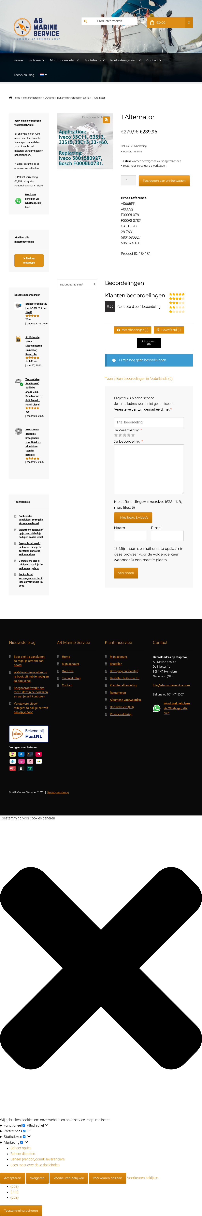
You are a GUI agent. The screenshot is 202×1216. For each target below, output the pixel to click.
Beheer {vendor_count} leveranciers (37, 1159)
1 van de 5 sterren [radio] (116, 435)
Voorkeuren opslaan (107, 1178)
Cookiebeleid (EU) (122, 707)
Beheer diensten (22, 1154)
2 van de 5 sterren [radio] (120, 435)
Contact (152, 60)
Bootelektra (92, 60)
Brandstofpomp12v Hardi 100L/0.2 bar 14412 (36, 308)
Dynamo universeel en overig (73, 97)
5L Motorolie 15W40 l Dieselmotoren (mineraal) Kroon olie (33, 346)
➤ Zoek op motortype (29, 260)
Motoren (35, 60)
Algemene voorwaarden (125, 700)
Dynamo (49, 97)
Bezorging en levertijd (124, 671)
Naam (119, 528)
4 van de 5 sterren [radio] (128, 435)
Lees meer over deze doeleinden (35, 1165)
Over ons (68, 671)
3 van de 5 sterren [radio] (124, 435)
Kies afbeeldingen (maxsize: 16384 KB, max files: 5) (148, 504)
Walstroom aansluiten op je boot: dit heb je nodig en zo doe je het (31, 533)
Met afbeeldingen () (134, 330)
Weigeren (37, 1178)
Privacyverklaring (121, 714)
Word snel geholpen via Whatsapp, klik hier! (33, 201)
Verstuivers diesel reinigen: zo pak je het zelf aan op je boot (31, 564)
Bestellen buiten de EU (124, 678)
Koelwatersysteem (123, 60)
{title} (14, 1186)
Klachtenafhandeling (123, 685)
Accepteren (12, 1178)
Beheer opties (20, 1148)
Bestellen (116, 664)
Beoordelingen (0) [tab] (71, 284)
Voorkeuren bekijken (69, 1178)
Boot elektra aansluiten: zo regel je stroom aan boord (31, 520)
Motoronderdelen (63, 60)
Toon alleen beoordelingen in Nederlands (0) (139, 379)
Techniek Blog (24, 75)
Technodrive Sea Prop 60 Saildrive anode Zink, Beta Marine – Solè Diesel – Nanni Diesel (33, 392)
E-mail (157, 528)
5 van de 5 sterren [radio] (133, 435)
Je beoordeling (128, 441)
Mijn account (70, 664)
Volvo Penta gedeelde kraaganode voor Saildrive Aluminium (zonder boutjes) (33, 442)
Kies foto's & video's (134, 517)
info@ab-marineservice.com (171, 685)
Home (18, 60)
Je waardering (128, 430)
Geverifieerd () (171, 330)
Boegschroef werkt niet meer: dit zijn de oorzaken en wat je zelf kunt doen (31, 692)
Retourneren (118, 692)
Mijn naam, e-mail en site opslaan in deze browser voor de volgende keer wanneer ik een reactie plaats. (148, 554)
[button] (106, 119)
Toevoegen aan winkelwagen (164, 180)
